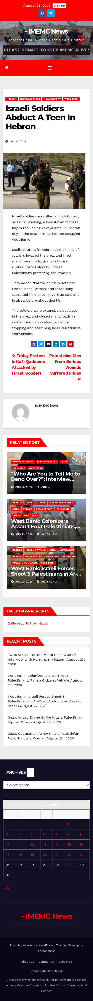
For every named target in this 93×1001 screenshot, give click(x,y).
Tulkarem (30, 563)
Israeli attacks (30, 99)
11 (19, 844)
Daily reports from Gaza (28, 623)
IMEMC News (48, 406)
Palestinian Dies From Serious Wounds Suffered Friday (65, 364)
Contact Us (46, 961)
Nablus (27, 509)
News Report (52, 99)
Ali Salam (48, 534)
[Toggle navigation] (50, 68)
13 (44, 844)
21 (57, 854)
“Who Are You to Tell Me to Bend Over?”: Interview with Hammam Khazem (45, 479)
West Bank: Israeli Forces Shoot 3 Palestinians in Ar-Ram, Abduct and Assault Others (45, 701)
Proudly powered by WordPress (32, 945)
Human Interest (23, 461)
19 (32, 854)
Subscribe (65, 961)
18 (20, 854)
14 (57, 844)
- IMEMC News (46, 31)
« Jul (7, 888)
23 (81, 854)
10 (8, 844)
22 (69, 854)
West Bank (71, 99)
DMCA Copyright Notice (46, 970)
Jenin (64, 461)
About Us (27, 961)
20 (45, 854)
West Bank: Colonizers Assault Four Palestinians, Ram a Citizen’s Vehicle (43, 526)
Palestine (18, 468)
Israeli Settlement (62, 502)
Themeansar (46, 951)
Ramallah (69, 556)
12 (32, 844)
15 (69, 844)
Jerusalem (67, 550)
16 (81, 844)
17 (8, 854)
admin (45, 486)
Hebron (11, 99)
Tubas (16, 515)
